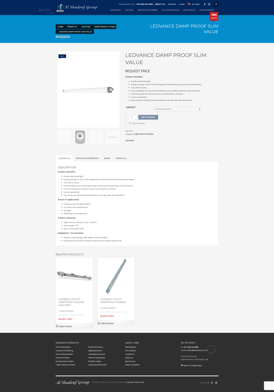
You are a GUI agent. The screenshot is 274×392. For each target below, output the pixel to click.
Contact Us (130, 354)
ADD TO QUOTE (148, 117)
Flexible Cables (94, 361)
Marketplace (130, 347)
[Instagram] (209, 4)
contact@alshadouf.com (196, 350)
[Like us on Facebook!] (212, 383)
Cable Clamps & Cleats (65, 364)
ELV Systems (130, 350)
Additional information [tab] (87, 158)
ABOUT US (160, 4)
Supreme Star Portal (135, 382)
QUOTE (214, 16)
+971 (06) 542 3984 (144, 4)
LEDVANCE (129, 140)
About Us (129, 357)
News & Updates (132, 364)
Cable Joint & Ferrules (97, 364)
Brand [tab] (107, 158)
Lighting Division (95, 350)
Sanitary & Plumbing (64, 350)
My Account (130, 361)
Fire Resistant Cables (65, 361)
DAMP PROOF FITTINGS (144, 134)
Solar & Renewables (64, 354)
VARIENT (131, 107)
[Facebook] (205, 4)
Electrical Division (95, 347)
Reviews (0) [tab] (121, 158)
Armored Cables (63, 357)
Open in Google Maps (192, 365)
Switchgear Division (96, 354)
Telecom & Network (96, 357)
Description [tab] (64, 158)
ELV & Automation (63, 347)
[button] (137, 123)
